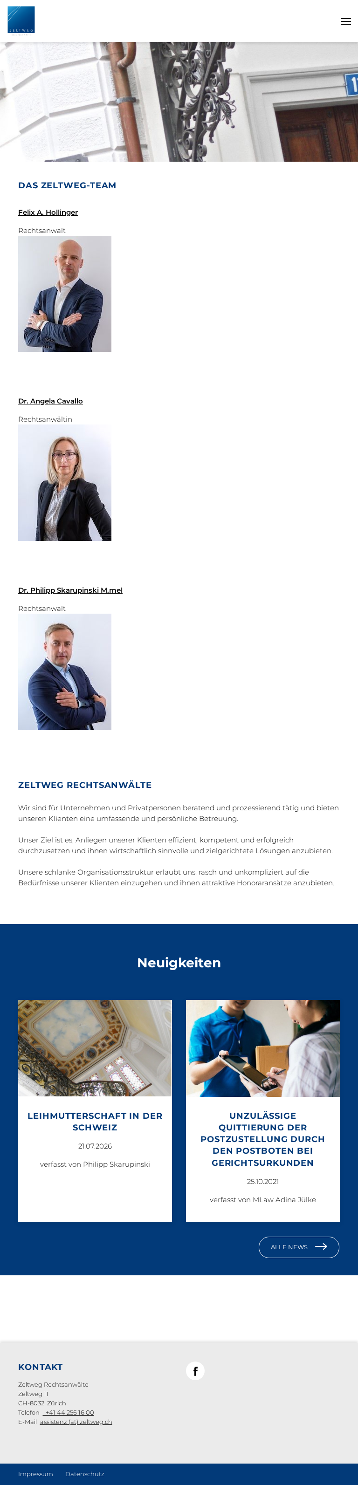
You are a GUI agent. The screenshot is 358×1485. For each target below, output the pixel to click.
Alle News (289, 1247)
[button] (195, 1371)
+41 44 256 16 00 (68, 1412)
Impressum (35, 1474)
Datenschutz (84, 1474)
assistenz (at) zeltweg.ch (76, 1421)
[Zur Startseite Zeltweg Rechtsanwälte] (21, 20)
